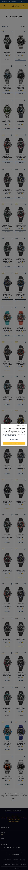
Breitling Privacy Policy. (10, 435)
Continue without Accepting (20, 425)
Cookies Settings (14, 439)
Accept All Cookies (13, 443)
